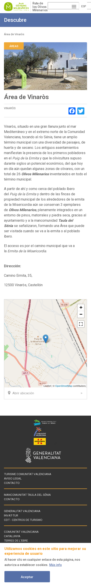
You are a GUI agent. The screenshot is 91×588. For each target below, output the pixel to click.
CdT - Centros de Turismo (23, 520)
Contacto (12, 483)
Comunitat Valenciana (21, 531)
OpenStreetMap (63, 385)
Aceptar (27, 577)
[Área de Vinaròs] (45, 338)
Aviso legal (13, 478)
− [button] (81, 314)
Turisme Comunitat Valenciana (27, 474)
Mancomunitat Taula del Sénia (27, 494)
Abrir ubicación (23, 393)
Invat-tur (11, 515)
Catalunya (12, 536)
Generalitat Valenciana (22, 511)
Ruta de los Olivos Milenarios (40, 7)
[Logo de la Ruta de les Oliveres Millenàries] (17, 6)
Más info (55, 565)
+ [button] (81, 307)
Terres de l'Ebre (16, 540)
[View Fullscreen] (81, 324)
